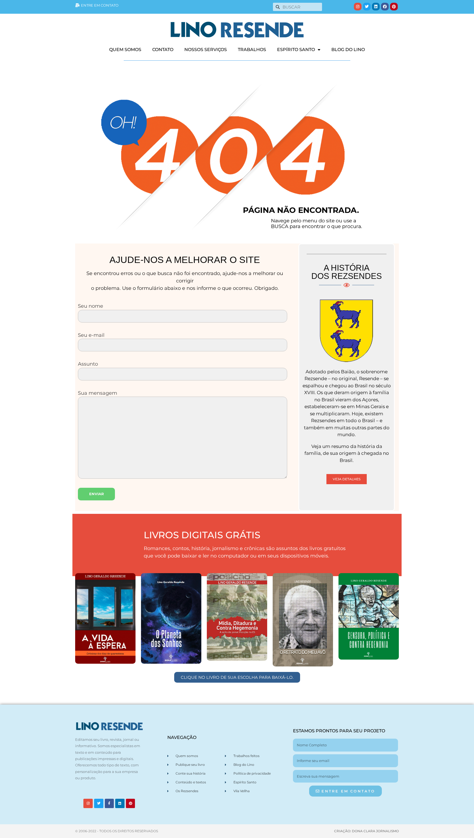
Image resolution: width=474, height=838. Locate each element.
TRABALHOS (252, 49)
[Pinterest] (394, 6)
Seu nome (90, 306)
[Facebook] (385, 6)
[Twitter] (367, 6)
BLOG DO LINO (348, 49)
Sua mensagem (97, 393)
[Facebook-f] (109, 803)
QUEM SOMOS (125, 49)
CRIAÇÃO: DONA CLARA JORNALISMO (366, 831)
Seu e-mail (91, 335)
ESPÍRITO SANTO (296, 49)
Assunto (88, 364)
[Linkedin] (376, 6)
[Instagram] (358, 6)
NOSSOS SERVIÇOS (205, 49)
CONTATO (162, 49)
